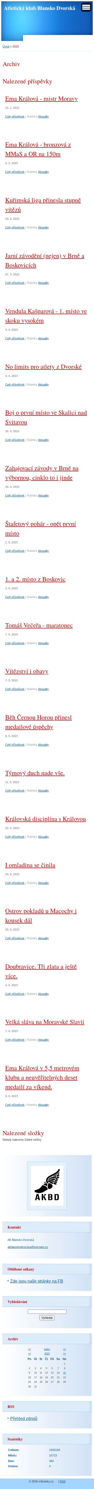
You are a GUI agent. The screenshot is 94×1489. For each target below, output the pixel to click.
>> (64, 1349)
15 (64, 1372)
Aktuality (43, 116)
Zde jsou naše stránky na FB (36, 1281)
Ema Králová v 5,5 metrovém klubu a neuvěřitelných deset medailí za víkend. (42, 1077)
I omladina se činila (30, 865)
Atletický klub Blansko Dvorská (39, 8)
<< (29, 1349)
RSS (63, 1481)
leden (47, 1349)
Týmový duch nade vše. (35, 772)
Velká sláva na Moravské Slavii (44, 1021)
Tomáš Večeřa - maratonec (39, 625)
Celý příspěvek (15, 116)
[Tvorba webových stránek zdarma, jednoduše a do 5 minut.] (56, 1482)
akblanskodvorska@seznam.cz (28, 1246)
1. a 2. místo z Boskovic (35, 579)
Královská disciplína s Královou (45, 818)
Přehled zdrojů (23, 1418)
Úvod (6, 46)
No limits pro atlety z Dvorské (43, 366)
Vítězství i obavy (26, 671)
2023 (47, 1353)
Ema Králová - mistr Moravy (41, 98)
